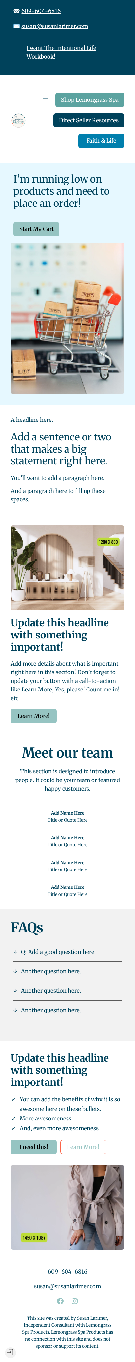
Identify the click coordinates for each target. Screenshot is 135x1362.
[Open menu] (45, 100)
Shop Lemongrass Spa (90, 99)
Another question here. (51, 971)
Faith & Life (101, 140)
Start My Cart (36, 229)
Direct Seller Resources (89, 120)
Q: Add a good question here (57, 952)
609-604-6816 (41, 11)
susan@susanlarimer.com (54, 26)
